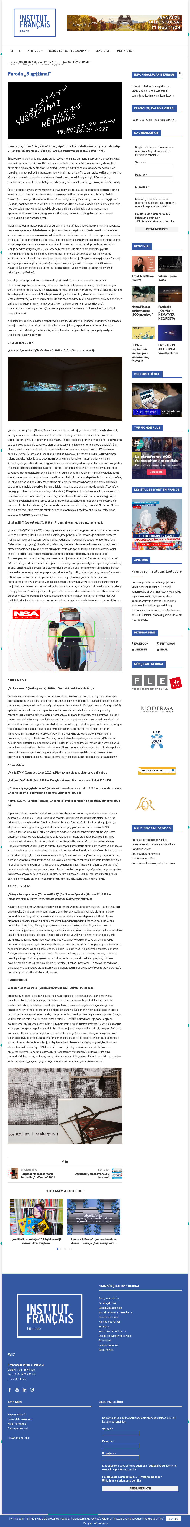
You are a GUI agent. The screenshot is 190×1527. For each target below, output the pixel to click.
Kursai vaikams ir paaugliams (115, 1312)
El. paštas (142, 186)
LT (13, 1354)
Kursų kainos (106, 1349)
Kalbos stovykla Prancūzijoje (115, 1335)
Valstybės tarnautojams (112, 1331)
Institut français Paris (144, 858)
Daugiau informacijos (95, 1523)
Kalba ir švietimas (76, 62)
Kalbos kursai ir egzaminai (67, 51)
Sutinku (173, 1518)
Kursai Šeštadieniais (110, 1307)
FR (9, 1354)
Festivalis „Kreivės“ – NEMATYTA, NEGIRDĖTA (166, 313)
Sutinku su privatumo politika (156, 221)
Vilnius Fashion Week (168, 278)
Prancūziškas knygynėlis (146, 853)
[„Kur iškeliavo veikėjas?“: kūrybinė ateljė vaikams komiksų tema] (36, 1217)
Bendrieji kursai (107, 1303)
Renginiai (102, 51)
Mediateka (124, 51)
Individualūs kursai (109, 1321)
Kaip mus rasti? (17, 1414)
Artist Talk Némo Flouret (143, 278)
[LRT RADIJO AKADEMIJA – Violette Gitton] (170, 333)
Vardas (140, 162)
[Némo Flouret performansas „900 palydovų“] (143, 294)
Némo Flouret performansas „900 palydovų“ (142, 311)
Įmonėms (104, 1326)
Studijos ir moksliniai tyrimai (32, 62)
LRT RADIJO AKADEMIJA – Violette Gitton (168, 349)
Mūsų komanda (17, 1423)
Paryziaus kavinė (141, 849)
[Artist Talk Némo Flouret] (143, 264)
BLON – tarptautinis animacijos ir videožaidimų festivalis (140, 353)
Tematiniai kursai (109, 1317)
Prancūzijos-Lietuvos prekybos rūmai (153, 863)
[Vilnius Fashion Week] (170, 264)
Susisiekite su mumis (20, 1419)
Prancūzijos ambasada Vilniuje (149, 839)
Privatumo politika (18, 1437)
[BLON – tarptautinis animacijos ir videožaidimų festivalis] (143, 333)
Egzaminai (105, 1340)
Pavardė (141, 174)
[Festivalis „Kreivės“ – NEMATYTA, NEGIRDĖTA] (170, 294)
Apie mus (34, 51)
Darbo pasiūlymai (18, 1428)
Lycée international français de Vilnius (154, 844)
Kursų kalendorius (109, 1298)
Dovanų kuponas (108, 1345)
